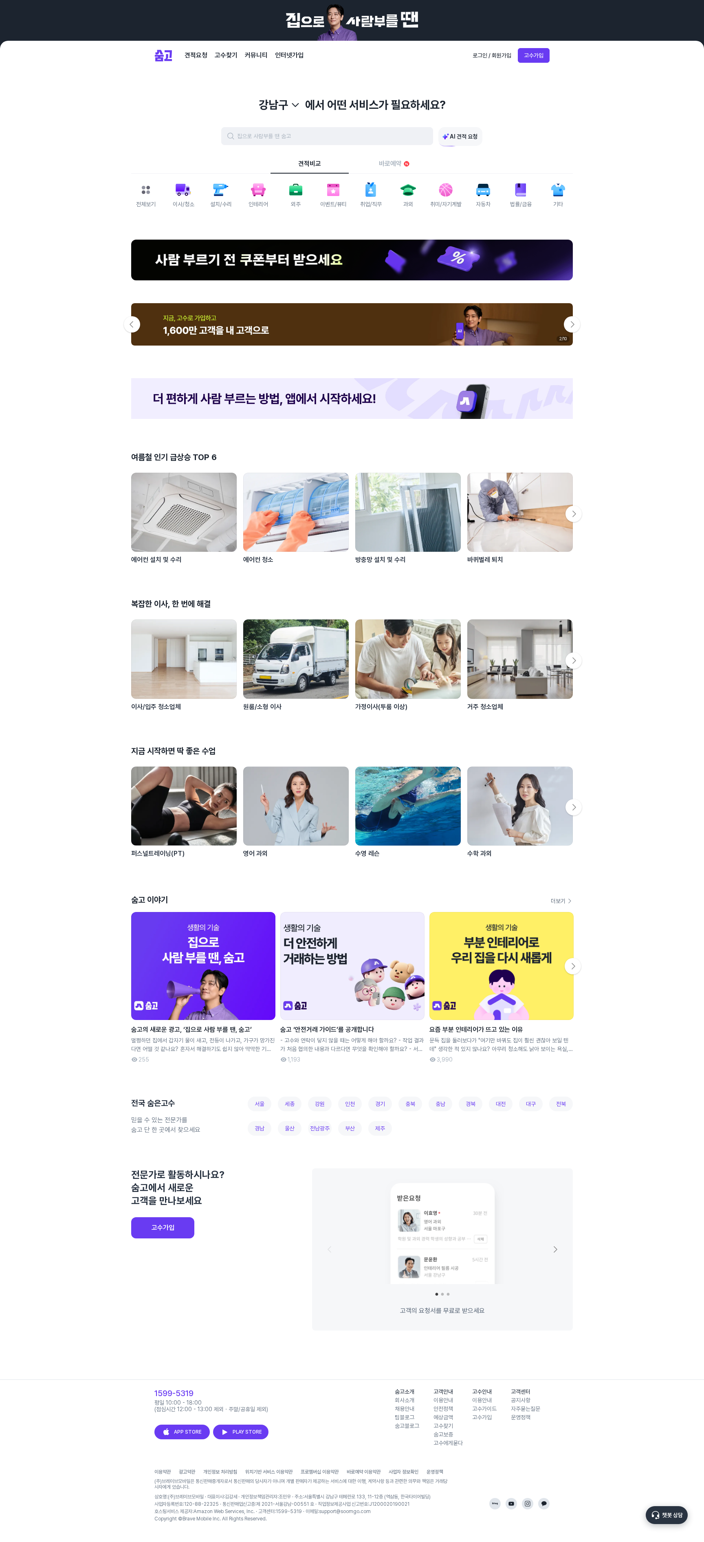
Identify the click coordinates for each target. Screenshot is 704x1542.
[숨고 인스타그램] (527, 1503)
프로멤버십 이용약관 (320, 1472)
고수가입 (533, 55)
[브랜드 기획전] (352, 260)
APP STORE (188, 1432)
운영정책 (435, 1472)
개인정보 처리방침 (220, 1472)
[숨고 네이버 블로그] (495, 1503)
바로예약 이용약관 (364, 1472)
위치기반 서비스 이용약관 (269, 1472)
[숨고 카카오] (544, 1503)
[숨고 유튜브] (511, 1503)
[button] (352, 398)
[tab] (310, 164)
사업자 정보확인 (403, 1472)
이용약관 (162, 1472)
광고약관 (187, 1472)
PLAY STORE (247, 1432)
